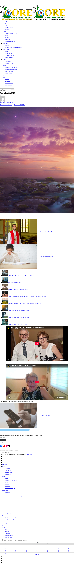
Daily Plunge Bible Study (9, 513)
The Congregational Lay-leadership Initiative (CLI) (14, 496)
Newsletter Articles (8, 501)
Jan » (38, 554)
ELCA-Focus (4, 466)
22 (58, 550)
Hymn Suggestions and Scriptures (11, 519)
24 (5, 551)
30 (68, 551)
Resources (6, 482)
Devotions (4, 507)
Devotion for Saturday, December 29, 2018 (12, 105)
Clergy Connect (7, 533)
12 (26, 548)
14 (47, 548)
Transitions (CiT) (8, 494)
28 (47, 551)
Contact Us (7, 531)
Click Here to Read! (18, 215)
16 (68, 548)
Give (3, 525)
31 (5, 553)
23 (68, 550)
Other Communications (9, 505)
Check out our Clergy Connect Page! (46, 231)
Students (3, 476)
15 (58, 548)
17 (5, 550)
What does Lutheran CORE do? (46, 217)
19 (26, 550)
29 (58, 551)
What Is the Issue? (8, 470)
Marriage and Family (8, 537)
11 (15, 548)
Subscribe (3, 440)
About (3, 527)
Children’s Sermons (8, 523)
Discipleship (4, 464)
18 (15, 550)
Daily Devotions (10, 102)
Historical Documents (9, 535)
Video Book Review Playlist (45, 415)
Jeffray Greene (2, 102)
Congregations (5, 490)
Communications (5, 497)
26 (26, 551)
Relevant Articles (8, 474)
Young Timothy (7, 486)
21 (47, 550)
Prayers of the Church (9, 521)
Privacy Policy (29, 454)
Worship (3, 515)
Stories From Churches (9, 472)
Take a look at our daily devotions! (46, 256)
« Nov (36, 554)
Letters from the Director (9, 503)
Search (12, 89)
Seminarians (7, 484)
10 (5, 548)
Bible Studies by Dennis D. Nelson (11, 480)
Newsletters (7, 499)
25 (15, 551)
